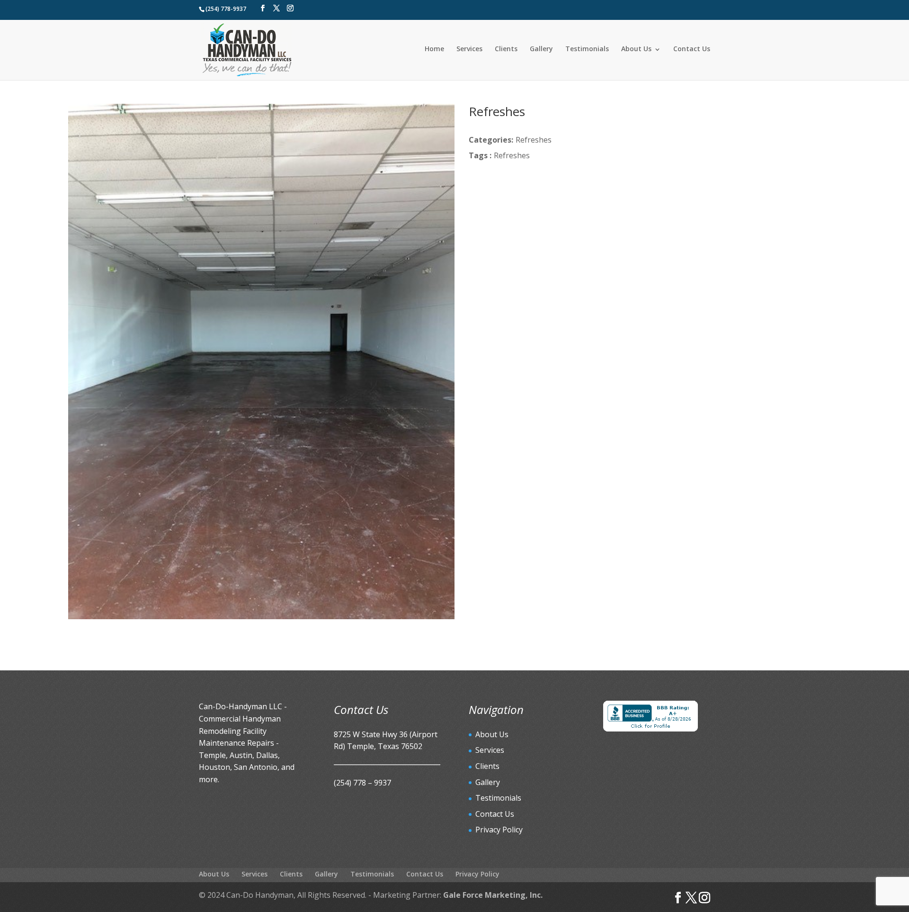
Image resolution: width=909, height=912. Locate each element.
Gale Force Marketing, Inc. (493, 895)
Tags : (480, 155)
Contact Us (691, 48)
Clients (506, 48)
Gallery (541, 48)
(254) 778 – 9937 (362, 782)
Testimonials (587, 48)
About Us (636, 48)
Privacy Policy (499, 829)
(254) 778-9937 (225, 9)
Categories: (491, 140)
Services (469, 48)
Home (434, 48)
